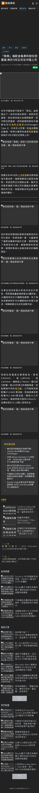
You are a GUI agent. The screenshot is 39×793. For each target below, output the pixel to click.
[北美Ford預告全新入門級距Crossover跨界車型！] (7, 745)
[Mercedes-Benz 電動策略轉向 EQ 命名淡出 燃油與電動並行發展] (7, 667)
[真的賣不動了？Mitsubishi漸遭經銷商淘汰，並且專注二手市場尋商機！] (7, 635)
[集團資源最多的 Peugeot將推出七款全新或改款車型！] (7, 735)
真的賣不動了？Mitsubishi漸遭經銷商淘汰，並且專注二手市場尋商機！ (26, 635)
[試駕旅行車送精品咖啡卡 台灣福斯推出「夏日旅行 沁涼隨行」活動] (9, 531)
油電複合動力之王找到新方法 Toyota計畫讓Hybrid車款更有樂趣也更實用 (26, 613)
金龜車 (24, 47)
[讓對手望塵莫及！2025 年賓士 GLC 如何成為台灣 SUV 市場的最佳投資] (7, 657)
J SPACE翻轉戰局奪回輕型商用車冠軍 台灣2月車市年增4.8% (26, 678)
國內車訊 (4, 8)
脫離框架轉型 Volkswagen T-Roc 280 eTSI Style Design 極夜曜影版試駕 (26, 520)
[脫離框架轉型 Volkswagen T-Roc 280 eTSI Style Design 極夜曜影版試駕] (9, 520)
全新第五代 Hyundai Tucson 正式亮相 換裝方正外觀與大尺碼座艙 (26, 713)
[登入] (33, 3)
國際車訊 (22, 8)
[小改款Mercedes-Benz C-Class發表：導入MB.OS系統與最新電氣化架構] (7, 767)
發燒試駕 (13, 8)
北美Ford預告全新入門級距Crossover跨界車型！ (25, 745)
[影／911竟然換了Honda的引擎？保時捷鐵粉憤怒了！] (7, 646)
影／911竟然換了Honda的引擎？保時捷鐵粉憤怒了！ (26, 646)
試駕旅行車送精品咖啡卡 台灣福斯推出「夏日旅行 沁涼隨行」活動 (26, 531)
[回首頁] (10, 3)
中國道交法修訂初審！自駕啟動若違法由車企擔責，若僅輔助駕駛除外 (21, 476)
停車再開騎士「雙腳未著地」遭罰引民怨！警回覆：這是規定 (26, 689)
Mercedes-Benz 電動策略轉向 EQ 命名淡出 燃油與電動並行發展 (26, 667)
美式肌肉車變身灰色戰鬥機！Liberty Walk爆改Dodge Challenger (20, 451)
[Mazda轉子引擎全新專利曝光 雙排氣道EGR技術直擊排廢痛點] (7, 590)
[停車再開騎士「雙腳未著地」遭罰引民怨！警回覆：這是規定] (7, 689)
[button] (36, 3)
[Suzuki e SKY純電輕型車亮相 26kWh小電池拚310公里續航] (7, 579)
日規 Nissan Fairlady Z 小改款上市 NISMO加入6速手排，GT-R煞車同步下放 (20, 459)
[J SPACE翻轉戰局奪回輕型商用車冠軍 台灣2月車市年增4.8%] (7, 678)
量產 (16, 47)
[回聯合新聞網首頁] (3, 3)
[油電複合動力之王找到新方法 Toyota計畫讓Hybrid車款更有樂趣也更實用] (7, 614)
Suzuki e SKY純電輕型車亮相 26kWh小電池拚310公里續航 (26, 579)
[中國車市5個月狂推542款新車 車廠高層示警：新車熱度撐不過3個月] (7, 724)
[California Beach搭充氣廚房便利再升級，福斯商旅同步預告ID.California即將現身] (9, 509)
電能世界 (32, 8)
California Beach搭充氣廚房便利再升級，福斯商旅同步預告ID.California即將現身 (26, 509)
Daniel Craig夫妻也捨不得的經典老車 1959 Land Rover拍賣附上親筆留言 (20, 484)
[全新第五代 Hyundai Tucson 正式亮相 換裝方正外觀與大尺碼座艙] (7, 713)
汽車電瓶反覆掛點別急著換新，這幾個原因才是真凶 (26, 603)
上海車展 (5, 51)
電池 (10, 47)
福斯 (4, 47)
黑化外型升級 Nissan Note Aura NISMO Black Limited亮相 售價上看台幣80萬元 (20, 468)
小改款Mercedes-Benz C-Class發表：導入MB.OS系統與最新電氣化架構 (26, 767)
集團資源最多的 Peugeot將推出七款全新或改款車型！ (26, 734)
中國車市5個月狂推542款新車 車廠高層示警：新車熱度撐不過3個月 (26, 723)
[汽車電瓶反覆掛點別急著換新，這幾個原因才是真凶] (7, 603)
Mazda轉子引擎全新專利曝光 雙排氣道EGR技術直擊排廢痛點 (26, 590)
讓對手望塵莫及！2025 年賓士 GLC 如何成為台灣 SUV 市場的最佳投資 (26, 656)
